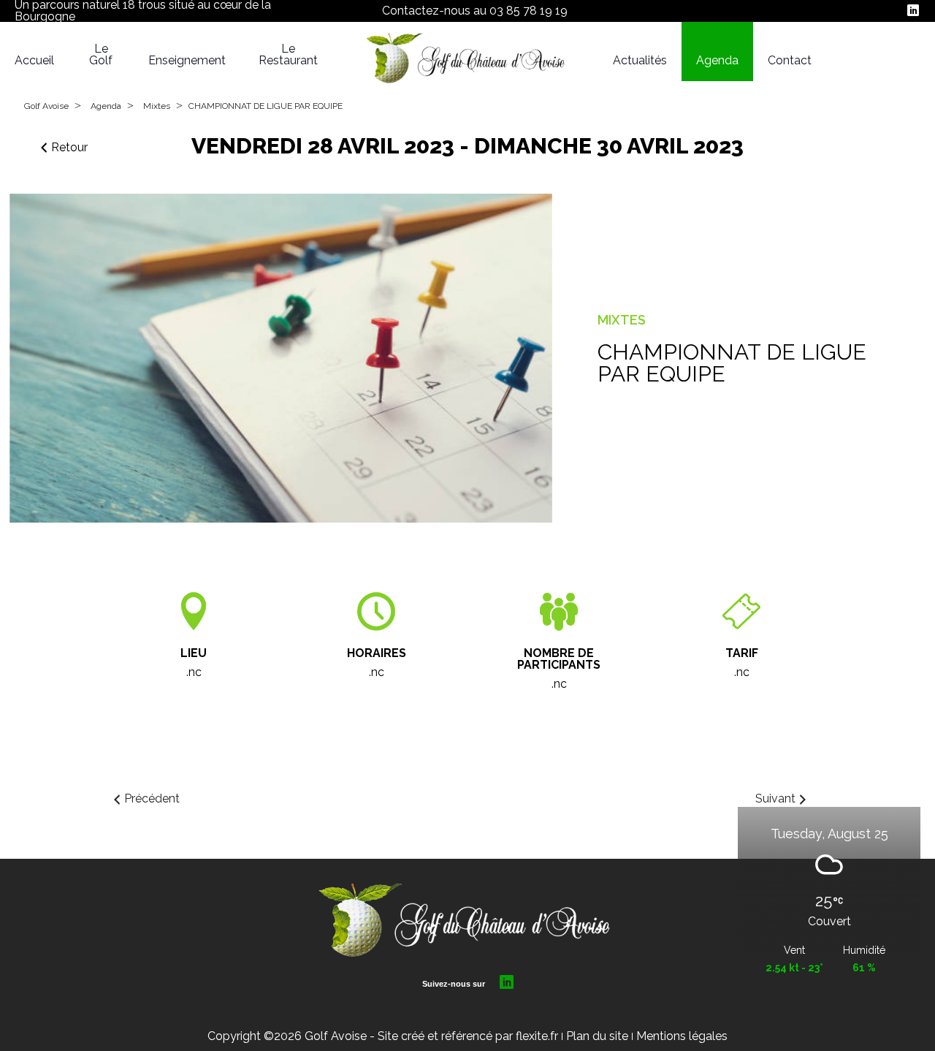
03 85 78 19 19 (528, 11)
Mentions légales (682, 1036)
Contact (790, 61)
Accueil (34, 61)
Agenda (717, 61)
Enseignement (187, 61)
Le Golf (100, 55)
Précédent (152, 798)
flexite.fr (537, 1036)
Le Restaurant (288, 55)
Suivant (775, 798)
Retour (69, 147)
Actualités (640, 61)
